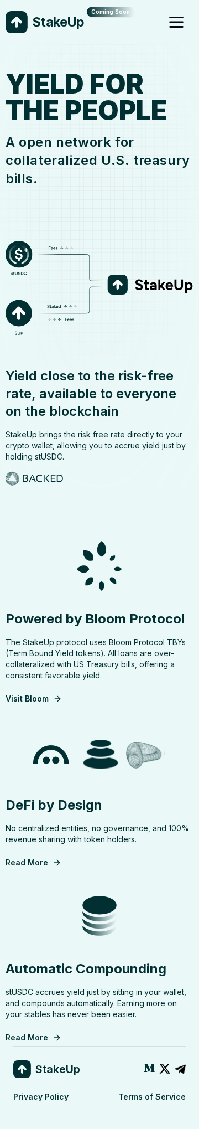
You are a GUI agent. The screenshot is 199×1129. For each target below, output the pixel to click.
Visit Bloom (27, 698)
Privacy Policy (41, 1096)
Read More (27, 862)
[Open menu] (178, 22)
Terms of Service (152, 1096)
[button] (149, 1069)
